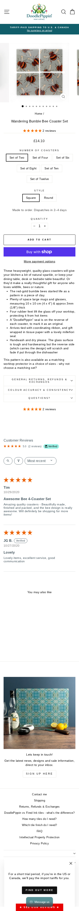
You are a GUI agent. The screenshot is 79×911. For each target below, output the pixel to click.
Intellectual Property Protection (39, 837)
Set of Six (62, 157)
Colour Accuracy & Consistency (39, 390)
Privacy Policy (39, 843)
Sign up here (39, 773)
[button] (33, 130)
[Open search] (8, 461)
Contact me (39, 794)
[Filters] (18, 461)
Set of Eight (28, 168)
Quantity (39, 219)
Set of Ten (51, 168)
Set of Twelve (39, 179)
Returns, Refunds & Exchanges (39, 806)
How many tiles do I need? (39, 818)
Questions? (39, 398)
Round (48, 197)
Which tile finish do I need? (39, 825)
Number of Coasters (39, 150)
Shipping (39, 800)
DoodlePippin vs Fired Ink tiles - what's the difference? (39, 812)
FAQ (39, 831)
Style (39, 190)
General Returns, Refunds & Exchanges (39, 380)
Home (38, 113)
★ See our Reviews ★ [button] (40, 907)
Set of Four (40, 157)
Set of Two (16, 157)
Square (31, 197)
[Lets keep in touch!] (39, 713)
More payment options (39, 261)
